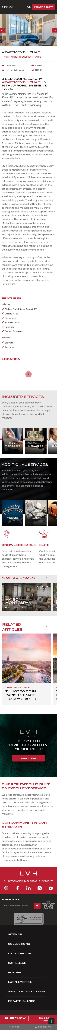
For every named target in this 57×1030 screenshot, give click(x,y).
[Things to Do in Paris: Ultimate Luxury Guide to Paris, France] (26, 658)
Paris (7, 6)
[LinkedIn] (28, 888)
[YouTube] (51, 888)
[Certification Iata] (48, 908)
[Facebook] (17, 888)
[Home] (6, 888)
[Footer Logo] (28, 875)
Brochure (44, 1027)
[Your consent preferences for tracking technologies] (51, 1021)
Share (16, 1027)
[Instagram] (40, 888)
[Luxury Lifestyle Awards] (29, 919)
